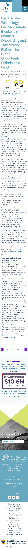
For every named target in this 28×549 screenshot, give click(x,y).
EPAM (3, 210)
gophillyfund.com (17, 251)
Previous (9, 349)
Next (18, 349)
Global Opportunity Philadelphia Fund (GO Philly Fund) (13, 108)
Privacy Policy (14, 510)
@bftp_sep (12, 337)
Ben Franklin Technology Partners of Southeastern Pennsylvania (13, 94)
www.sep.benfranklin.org (9, 335)
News (25, 71)
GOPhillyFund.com (6, 137)
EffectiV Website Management (9, 547)
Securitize (24, 110)
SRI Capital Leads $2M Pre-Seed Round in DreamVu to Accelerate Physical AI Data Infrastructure (14, 366)
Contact (14, 487)
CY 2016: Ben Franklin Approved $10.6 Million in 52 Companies (14, 393)
